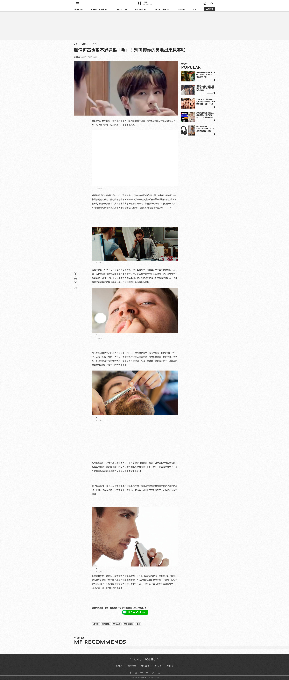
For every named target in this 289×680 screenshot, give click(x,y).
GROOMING (140, 9)
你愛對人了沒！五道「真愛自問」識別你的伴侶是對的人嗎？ (205, 88)
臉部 (138, 651)
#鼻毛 (95, 44)
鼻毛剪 (96, 651)
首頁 (75, 44)
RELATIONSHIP (162, 9)
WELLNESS (121, 9)
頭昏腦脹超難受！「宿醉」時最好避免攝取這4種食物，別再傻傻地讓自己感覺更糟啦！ (131, 631)
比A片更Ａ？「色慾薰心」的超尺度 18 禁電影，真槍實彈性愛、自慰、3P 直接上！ (205, 101)
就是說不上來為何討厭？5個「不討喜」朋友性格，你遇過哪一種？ (205, 75)
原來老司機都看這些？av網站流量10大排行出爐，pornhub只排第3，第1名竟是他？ (205, 115)
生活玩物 (116, 651)
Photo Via (99, 188)
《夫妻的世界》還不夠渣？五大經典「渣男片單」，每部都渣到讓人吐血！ (125, 635)
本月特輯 (209, 9)
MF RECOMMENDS (100, 669)
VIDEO (196, 9)
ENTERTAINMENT (99, 9)
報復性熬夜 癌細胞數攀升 (103, 639)
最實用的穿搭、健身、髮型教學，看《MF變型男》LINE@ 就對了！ (119, 608)
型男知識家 (128, 651)
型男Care (85, 44)
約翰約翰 (77, 57)
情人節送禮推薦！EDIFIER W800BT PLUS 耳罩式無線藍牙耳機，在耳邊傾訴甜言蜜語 (205, 129)
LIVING (181, 9)
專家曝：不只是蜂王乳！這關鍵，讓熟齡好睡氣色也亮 (116, 627)
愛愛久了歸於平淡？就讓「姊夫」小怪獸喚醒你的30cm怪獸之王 (121, 623)
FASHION (78, 9)
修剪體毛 (106, 651)
